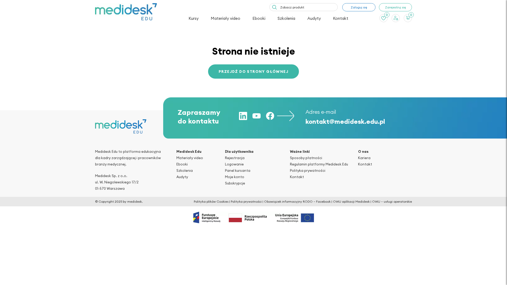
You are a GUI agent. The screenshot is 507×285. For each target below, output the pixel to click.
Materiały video (225, 18)
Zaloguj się (359, 7)
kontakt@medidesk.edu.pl (345, 121)
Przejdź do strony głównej (253, 71)
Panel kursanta (237, 170)
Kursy (194, 18)
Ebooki (258, 18)
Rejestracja (235, 158)
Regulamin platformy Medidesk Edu (319, 164)
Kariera (364, 158)
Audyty (314, 18)
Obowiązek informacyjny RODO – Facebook (297, 201)
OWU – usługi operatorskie (392, 201)
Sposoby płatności (306, 158)
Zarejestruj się (395, 7)
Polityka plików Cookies (211, 201)
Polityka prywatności (307, 170)
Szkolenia (286, 18)
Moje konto (234, 177)
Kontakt (340, 18)
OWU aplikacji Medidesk (351, 201)
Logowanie (234, 164)
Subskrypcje (235, 183)
